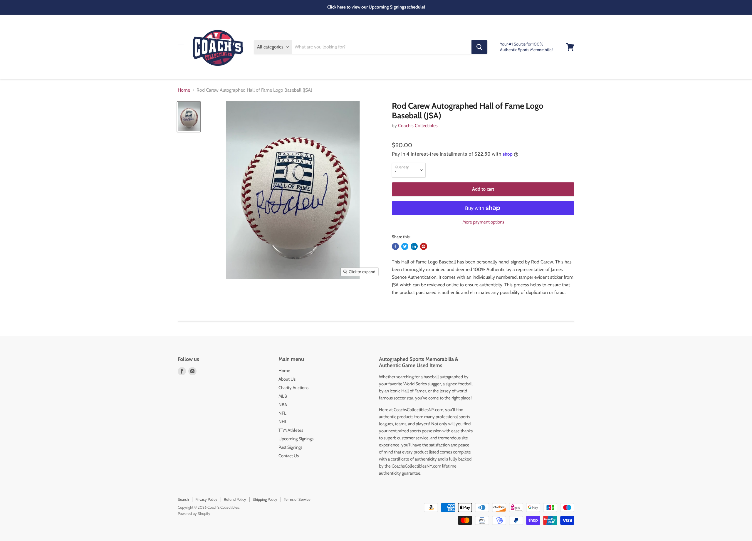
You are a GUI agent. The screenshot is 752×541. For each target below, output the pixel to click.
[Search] (479, 47)
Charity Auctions (293, 387)
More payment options (483, 222)
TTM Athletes (290, 430)
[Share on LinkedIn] (414, 246)
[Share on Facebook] (395, 246)
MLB (282, 396)
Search (183, 499)
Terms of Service (297, 499)
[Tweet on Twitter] (404, 246)
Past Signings (290, 447)
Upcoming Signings (295, 438)
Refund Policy (235, 499)
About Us (287, 379)
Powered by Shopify (194, 513)
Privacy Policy (206, 499)
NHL (282, 421)
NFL (282, 413)
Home (184, 90)
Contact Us (288, 455)
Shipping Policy (265, 499)
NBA (282, 404)
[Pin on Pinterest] (423, 246)
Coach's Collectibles (418, 125)
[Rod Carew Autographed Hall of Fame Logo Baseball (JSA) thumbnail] (188, 117)
